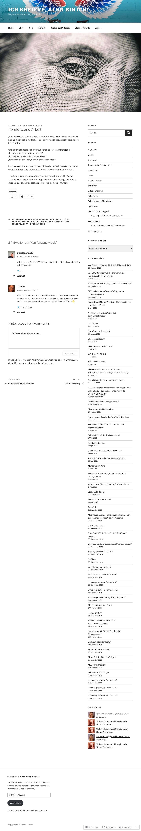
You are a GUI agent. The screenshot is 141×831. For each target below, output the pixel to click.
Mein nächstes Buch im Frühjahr (102, 657)
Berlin (90, 155)
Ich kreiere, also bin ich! (48, 10)
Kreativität (63, 219)
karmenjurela (34, 125)
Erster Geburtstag (96, 492)
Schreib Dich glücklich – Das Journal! (104, 435)
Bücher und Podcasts (60, 28)
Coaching (92, 160)
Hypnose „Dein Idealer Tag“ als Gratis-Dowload (108, 417)
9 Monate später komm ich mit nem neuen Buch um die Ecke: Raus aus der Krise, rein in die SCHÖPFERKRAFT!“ (109, 391)
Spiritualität (93, 206)
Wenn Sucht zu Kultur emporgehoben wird (106, 458)
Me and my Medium (96, 665)
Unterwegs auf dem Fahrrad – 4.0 (102, 680)
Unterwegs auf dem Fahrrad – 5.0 (102, 590)
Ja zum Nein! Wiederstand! (40, 219)
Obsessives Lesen (96, 525)
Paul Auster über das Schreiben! (102, 574)
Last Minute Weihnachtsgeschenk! (103, 401)
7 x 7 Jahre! (93, 323)
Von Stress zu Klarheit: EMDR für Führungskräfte (109, 265)
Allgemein (18, 219)
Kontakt (41, 28)
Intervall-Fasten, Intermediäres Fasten (108, 225)
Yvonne (21, 286)
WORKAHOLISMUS (97, 354)
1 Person (29, 307)
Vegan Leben (94, 221)
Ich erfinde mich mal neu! (99, 331)
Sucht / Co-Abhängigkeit (99, 211)
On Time (92, 559)
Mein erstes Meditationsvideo (101, 409)
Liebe (90, 175)
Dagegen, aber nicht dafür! (99, 642)
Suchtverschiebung (96, 339)
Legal (97, 28)
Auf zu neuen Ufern (96, 361)
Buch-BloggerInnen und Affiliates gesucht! (106, 380)
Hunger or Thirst (95, 613)
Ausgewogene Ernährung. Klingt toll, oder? (106, 597)
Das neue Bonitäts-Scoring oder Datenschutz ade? (110, 544)
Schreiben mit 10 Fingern (99, 672)
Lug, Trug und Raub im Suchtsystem (107, 215)
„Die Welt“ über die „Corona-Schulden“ (105, 450)
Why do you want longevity (100, 567)
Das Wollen (93, 507)
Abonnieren (15, 803)
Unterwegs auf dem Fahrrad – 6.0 (102, 582)
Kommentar (70, 353)
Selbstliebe (63, 222)
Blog (31, 28)
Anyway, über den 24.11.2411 (100, 551)
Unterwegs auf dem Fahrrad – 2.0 (102, 695)
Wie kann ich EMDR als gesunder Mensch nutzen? (110, 283)
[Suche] (128, 133)
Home (11, 28)
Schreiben (92, 185)
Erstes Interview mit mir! (98, 649)
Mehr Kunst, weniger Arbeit (100, 605)
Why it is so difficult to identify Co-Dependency (108, 484)
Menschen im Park (96, 466)
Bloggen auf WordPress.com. (20, 824)
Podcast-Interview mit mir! (99, 499)
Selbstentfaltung (44, 222)
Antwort (21, 276)
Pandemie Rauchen (96, 443)
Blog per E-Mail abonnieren (23, 777)
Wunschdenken (95, 231)
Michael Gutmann (104, 721)
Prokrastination (22, 222)
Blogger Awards (82, 28)
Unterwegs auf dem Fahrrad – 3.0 (102, 688)
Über (21, 28)
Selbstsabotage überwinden (28, 224)
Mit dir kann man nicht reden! (100, 346)
